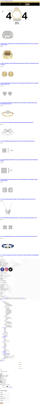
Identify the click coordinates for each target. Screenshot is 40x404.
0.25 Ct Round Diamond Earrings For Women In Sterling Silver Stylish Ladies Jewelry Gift (18, 236)
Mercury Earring (8, 317)
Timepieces (5, 335)
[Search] (2, 11)
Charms (5, 349)
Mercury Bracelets (8, 321)
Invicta (5, 331)
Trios (6, 315)
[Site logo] (20, 5)
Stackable (7, 314)
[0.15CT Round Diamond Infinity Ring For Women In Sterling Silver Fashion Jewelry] (7, 139)
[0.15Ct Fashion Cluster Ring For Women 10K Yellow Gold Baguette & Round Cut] (7, 120)
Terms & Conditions (2, 284)
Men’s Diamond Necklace (9, 305)
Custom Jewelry (6, 356)
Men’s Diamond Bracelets (9, 323)
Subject (1, 396)
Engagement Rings (8, 309)
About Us (1, 274)
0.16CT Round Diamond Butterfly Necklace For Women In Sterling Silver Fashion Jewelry (18, 217)
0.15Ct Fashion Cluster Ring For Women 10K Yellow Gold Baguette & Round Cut (16, 122)
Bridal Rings (7, 308)
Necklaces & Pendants (6, 350)
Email (1, 394)
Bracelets (5, 320)
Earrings (5, 316)
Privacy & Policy (2, 285)
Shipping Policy (2, 286)
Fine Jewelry (5, 302)
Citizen (5, 330)
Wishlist (1, 293)
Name (1, 392)
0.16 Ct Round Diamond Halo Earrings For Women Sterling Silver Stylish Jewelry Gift (17, 199)
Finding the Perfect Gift (7, 353)
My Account (1, 292)
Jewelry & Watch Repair (3, 280)
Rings (5, 306)
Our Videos (1, 279)
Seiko (5, 329)
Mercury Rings (8, 307)
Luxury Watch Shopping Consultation (8, 357)
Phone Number (2, 398)
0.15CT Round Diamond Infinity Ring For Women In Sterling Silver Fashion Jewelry (17, 141)
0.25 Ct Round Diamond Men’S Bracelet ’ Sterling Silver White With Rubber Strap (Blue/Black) (19, 254)
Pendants (5, 324)
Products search (4, 10)
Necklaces (5, 345)
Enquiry (1, 400)
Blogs (1, 277)
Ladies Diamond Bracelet (9, 322)
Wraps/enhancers (8, 313)
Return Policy (2, 278)
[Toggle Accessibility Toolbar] (1, 369)
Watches (5, 328)
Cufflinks (5, 346)
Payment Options (2, 287)
